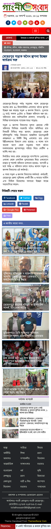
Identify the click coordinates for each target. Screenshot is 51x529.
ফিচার (40, 447)
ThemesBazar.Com (37, 521)
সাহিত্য (23, 447)
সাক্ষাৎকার (25, 463)
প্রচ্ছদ (8, 43)
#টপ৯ (8, 47)
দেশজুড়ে (33, 47)
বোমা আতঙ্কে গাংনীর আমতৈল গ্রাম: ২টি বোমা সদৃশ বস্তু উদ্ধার (23, 391)
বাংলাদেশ (16, 50)
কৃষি (39, 470)
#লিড (15, 47)
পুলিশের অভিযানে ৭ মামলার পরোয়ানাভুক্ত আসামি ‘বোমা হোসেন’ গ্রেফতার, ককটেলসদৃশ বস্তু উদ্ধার (25, 276)
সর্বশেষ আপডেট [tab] (25, 399)
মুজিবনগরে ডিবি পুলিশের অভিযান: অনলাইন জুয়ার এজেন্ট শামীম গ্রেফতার (23, 334)
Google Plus (13, 209)
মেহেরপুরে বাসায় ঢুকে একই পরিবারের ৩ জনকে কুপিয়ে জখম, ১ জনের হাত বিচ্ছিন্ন (24, 250)
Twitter (26, 198)
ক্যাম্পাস (41, 481)
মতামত (24, 50)
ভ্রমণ (39, 453)
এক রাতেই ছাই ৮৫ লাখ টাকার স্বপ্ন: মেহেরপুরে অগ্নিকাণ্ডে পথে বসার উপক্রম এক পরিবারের (23, 361)
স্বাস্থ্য (5, 447)
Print (8, 215)
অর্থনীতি (6, 453)
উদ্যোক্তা (41, 475)
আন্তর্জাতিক (8, 463)
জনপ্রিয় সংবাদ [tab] (25, 404)
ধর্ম (21, 470)
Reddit (24, 204)
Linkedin (10, 204)
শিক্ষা (22, 453)
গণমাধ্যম (41, 486)
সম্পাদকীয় (25, 458)
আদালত (7, 458)
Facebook (10, 198)
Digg (40, 198)
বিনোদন (40, 458)
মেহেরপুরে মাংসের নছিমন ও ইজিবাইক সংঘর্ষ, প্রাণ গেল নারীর (23, 306)
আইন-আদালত (23, 47)
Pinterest (30, 209)
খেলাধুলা (7, 481)
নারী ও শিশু (25, 481)
